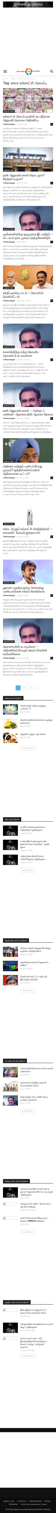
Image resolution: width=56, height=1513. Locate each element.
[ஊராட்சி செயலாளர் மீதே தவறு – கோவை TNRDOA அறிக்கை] (10, 1221)
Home (5, 78)
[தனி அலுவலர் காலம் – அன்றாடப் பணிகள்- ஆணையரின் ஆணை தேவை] (28, 395)
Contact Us (21, 1501)
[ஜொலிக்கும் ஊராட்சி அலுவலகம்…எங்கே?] (10, 966)
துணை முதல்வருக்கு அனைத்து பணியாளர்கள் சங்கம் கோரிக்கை (24, 589)
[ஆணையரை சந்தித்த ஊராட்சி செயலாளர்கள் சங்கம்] (10, 1086)
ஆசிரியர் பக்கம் (8, 1501)
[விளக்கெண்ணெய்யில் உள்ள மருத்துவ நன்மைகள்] (10, 723)
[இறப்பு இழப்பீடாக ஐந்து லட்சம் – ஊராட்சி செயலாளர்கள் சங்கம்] (10, 1313)
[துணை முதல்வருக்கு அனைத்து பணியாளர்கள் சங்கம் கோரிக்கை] (28, 572)
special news (9, 111)
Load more (27, 748)
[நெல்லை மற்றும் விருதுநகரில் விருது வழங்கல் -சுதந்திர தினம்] (10, 952)
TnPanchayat (9, 124)
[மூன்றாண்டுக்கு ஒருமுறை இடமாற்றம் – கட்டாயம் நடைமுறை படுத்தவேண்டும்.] (28, 218)
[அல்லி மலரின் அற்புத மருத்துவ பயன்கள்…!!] (10, 709)
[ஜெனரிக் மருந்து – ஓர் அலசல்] (10, 738)
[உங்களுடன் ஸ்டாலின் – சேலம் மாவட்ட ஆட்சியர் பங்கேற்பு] (10, 1207)
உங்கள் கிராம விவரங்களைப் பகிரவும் (34, 1504)
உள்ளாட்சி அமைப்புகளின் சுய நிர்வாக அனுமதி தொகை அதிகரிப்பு (26, 118)
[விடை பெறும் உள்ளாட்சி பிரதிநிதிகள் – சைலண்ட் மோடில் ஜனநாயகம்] (28, 513)
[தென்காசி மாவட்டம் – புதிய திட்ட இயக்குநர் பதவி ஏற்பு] (10, 980)
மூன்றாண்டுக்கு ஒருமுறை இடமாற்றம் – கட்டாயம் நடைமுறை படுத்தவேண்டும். (28, 236)
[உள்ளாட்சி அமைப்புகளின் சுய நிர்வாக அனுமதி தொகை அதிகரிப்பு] (28, 100)
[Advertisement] (28, 38)
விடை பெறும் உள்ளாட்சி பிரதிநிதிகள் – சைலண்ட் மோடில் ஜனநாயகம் (27, 530)
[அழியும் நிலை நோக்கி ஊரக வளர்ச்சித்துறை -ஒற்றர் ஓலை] (10, 860)
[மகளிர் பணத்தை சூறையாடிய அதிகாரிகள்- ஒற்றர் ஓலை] (10, 830)
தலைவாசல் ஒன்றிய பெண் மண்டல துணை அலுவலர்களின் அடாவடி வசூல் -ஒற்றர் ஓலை (36, 1192)
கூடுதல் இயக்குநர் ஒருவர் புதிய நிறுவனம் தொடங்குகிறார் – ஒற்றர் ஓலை (34, 844)
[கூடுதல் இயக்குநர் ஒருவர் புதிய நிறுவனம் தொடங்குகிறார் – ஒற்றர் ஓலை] (10, 845)
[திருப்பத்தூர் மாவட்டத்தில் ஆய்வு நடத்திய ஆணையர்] (10, 1100)
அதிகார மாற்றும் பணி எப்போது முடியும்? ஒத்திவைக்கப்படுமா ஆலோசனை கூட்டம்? (22, 470)
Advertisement (35, 1501)
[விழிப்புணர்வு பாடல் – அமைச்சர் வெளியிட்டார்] (28, 277)
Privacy (47, 1501)
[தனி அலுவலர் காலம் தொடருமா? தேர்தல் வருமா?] (28, 159)
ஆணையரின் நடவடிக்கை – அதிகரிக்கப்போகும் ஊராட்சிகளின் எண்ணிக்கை (25, 650)
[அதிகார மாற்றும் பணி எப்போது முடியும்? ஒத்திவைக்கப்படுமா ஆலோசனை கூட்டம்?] (28, 450)
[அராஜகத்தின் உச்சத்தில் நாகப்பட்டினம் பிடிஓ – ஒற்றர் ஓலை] (10, 1328)
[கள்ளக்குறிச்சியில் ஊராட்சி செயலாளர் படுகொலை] (10, 1072)
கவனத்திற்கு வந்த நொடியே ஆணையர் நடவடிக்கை (21, 353)
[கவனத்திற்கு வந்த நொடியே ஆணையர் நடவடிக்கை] (28, 336)
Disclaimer (13, 1504)
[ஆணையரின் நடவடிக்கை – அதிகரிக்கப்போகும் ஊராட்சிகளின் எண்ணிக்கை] (28, 630)
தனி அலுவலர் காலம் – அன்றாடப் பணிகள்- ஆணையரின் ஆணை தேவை (28, 412)
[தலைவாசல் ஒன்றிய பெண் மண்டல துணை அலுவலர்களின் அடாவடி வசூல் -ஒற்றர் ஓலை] (10, 1192)
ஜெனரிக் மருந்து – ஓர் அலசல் (33, 734)
